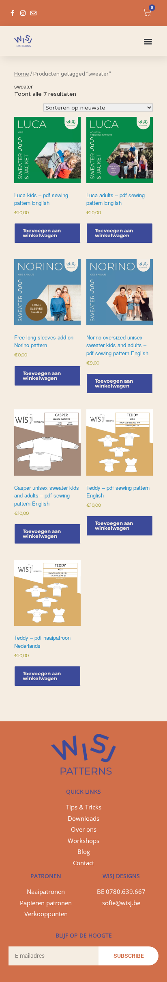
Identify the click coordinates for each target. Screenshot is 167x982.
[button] (148, 41)
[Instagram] (23, 13)
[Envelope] (33, 13)
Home (21, 74)
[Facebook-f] (12, 13)
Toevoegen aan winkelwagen (42, 233)
